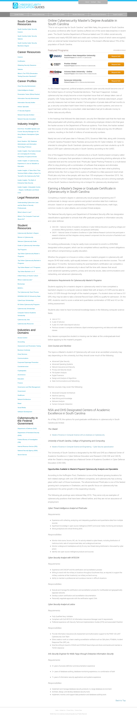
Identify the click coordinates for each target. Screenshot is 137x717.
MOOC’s (20, 288)
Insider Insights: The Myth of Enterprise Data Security (27, 181)
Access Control (22, 338)
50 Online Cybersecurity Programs (29, 304)
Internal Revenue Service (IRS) (27, 446)
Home (56, 710)
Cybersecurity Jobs (24, 319)
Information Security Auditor (26, 102)
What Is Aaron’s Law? (24, 212)
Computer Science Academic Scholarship (27, 314)
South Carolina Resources (27, 23)
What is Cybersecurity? (25, 280)
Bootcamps (21, 284)
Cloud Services (22, 354)
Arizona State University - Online (78, 72)
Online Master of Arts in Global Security (85, 73)
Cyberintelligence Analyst (25, 90)
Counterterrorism (23, 366)
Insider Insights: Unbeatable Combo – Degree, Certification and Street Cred (29, 189)
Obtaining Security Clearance (27, 65)
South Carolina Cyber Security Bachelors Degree (27, 44)
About (87, 2)
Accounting (21, 342)
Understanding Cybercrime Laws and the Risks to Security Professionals (28, 205)
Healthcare (21, 395)
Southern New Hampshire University (79, 55)
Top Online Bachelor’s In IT (26, 271)
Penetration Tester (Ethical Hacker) (29, 94)
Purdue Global (70, 64)
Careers (20, 57)
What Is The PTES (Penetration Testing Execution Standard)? (28, 75)
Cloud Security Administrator (27, 86)
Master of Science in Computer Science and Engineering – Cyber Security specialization (83, 447)
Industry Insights (28, 123)
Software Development (25, 411)
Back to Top (121, 700)
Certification (21, 61)
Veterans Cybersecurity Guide (27, 241)
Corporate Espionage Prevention (28, 362)
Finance (20, 383)
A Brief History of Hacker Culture (28, 276)
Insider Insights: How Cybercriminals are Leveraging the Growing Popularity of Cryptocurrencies (29, 153)
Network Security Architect (26, 115)
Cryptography (22, 370)
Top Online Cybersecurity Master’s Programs (29, 255)
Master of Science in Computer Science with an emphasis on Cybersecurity (78, 435)
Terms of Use (78, 710)
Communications (23, 358)
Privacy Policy (70, 710)
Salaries (20, 69)
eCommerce (21, 374)
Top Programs (22, 249)
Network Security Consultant (27, 119)
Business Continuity (24, 350)
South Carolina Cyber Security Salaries (27, 37)
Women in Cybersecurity (25, 237)
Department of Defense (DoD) (27, 428)
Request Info (116, 56)
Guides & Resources (38, 14)
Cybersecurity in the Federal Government (28, 421)
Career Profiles (19, 14)
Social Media (22, 407)
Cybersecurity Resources (26, 323)
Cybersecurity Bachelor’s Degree (28, 233)
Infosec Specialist (23, 106)
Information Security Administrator (28, 98)
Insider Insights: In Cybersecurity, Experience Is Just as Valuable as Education (28, 163)
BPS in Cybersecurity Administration (85, 82)
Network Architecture (24, 399)
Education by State (58, 14)
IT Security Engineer (24, 111)
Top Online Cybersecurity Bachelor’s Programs (29, 262)
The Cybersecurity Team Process (28, 292)
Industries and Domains (98, 14)
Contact (93, 2)
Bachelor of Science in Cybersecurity (85, 65)
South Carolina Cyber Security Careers (27, 30)
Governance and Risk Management (29, 387)
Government (22, 391)
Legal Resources (28, 197)
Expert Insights (118, 14)
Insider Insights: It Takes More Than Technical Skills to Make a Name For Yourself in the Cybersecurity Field (29, 173)
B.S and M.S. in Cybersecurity (83, 57)
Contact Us (62, 710)
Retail (19, 403)
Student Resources (78, 14)
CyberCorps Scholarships (26, 300)
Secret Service (22, 454)
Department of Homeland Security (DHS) (28, 434)
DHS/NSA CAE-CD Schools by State (29, 296)
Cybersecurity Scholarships (26, 308)
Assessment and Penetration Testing (29, 346)
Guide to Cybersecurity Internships (29, 245)
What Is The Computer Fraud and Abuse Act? (28, 217)
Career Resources (29, 52)
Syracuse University (72, 80)
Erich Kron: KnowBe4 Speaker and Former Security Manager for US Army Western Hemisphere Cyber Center (29, 133)
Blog (99, 2)
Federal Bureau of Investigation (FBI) (28, 441)
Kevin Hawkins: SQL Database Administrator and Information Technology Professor (27, 144)
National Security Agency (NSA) (28, 450)
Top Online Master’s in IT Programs (29, 267)
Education (21, 379)
